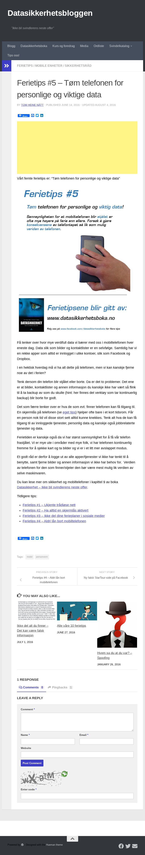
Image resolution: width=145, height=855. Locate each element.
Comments (33, 687)
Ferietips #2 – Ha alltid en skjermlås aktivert (55, 510)
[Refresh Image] (64, 773)
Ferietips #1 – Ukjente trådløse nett (49, 505)
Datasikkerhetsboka (34, 46)
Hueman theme (54, 844)
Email (83, 734)
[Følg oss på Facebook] (121, 846)
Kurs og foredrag (63, 46)
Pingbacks (62, 687)
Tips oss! (13, 55)
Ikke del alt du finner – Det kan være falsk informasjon (32, 630)
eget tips (69, 412)
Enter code (28, 789)
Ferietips (25, 65)
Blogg (11, 46)
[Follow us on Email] (134, 846)
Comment (28, 709)
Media (84, 46)
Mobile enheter (48, 65)
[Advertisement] (77, 147)
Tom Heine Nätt (32, 104)
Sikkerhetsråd (78, 65)
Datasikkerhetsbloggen (50, 13)
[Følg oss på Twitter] (128, 846)
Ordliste (99, 46)
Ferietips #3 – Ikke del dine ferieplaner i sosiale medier (64, 516)
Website (26, 748)
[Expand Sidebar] (6, 65)
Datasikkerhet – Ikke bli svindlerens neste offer (52, 487)
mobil (29, 557)
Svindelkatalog (119, 46)
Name (25, 734)
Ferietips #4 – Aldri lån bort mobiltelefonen (54, 521)
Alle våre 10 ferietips (71, 626)
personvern (42, 557)
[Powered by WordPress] (22, 845)
